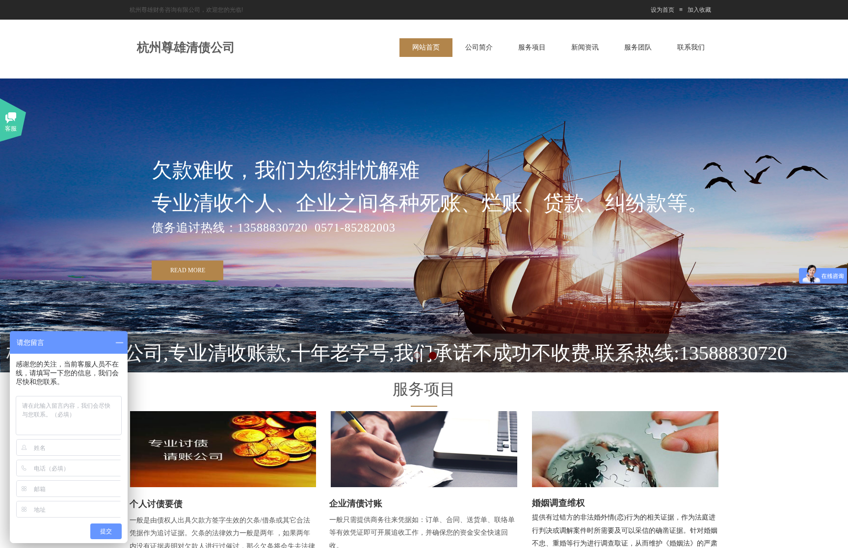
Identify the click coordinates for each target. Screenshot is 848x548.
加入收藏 (699, 9)
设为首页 (662, 9)
